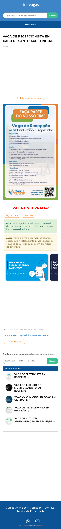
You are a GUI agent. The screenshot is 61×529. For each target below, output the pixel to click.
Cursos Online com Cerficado (24, 507)
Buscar (52, 15)
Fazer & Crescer (37, 329)
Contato (49, 507)
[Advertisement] (30, 72)
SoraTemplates (26, 525)
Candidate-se (14, 341)
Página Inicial (11, 215)
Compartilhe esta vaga (32, 98)
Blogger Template (39, 525)
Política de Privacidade (30, 511)
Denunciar (28, 215)
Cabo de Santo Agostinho (19, 329)
